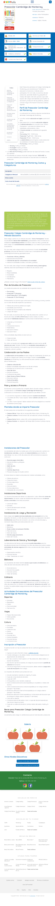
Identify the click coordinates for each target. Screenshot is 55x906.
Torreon (41, 826)
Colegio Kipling (19, 801)
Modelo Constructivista (8, 865)
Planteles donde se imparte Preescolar (11, 115)
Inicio (5, 4)
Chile (29, 890)
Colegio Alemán (42, 806)
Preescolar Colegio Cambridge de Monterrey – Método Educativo (11, 107)
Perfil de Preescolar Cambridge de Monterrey (10, 92)
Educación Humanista (21, 859)
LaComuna (32, 895)
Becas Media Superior (44, 844)
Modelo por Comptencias (30, 860)
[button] (32, 1)
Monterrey (18, 822)
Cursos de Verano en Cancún (9, 870)
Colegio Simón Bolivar (9, 811)
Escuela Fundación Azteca (20, 812)
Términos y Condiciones (43, 880)
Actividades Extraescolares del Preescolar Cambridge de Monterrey (10, 126)
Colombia (35, 890)
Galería (8, 140)
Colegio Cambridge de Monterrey (23, 4)
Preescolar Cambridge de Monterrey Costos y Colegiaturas (11, 99)
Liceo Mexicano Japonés (8, 807)
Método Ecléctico (43, 859)
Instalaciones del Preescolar (11, 120)
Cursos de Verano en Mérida (21, 865)
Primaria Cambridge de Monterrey (27, 761)
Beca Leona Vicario (9, 844)
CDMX (5, 822)
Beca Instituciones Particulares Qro (43, 840)
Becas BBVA (19, 839)
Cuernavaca (30, 826)
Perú (18, 890)
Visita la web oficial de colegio (36, 282)
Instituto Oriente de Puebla (43, 802)
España (24, 890)
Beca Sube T (30, 839)
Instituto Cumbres (8, 801)
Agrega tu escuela (29, 880)
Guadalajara (42, 822)
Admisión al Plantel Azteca (43, 865)
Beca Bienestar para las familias (21, 845)
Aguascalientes (19, 826)
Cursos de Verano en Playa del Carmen (32, 865)
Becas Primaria (19, 849)
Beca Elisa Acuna (31, 844)
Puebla (29, 822)
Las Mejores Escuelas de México (12, 4)
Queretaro (7, 826)
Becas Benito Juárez (9, 839)
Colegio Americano (20, 806)
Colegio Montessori (32, 801)
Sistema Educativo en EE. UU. (21, 870)
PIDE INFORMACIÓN (9, 28)
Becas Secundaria (8, 849)
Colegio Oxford (31, 806)
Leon (5, 829)
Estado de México (20, 829)
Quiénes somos (10, 880)
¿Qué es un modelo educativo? (9, 860)
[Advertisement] (27, 17)
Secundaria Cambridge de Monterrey (27, 765)
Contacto (9, 137)
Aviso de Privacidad (27, 884)
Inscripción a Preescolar (10, 133)
